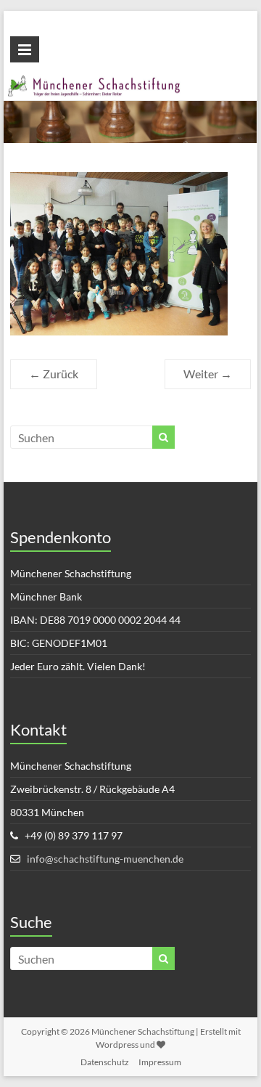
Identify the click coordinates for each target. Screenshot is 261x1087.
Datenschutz (104, 1062)
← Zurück (53, 373)
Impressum (159, 1062)
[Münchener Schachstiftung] (130, 83)
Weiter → (207, 373)
